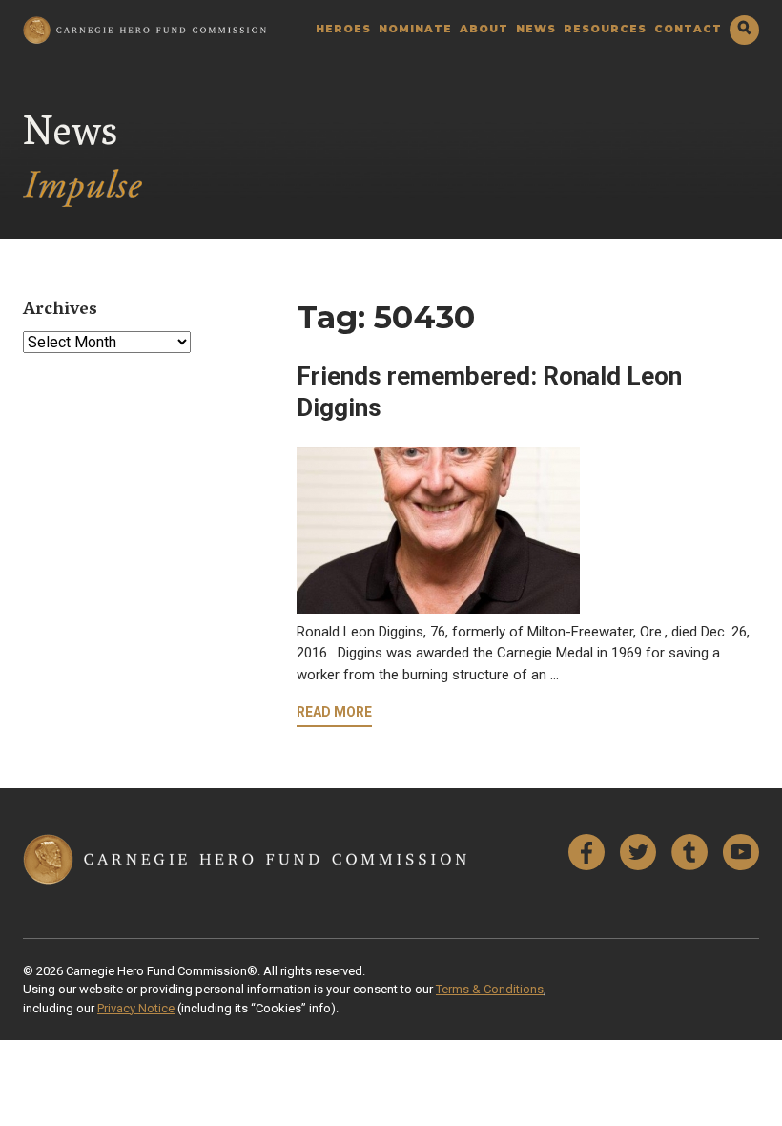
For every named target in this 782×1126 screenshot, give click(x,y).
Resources (605, 30)
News (536, 30)
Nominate (415, 30)
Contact (688, 30)
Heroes (343, 30)
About (484, 30)
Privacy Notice (136, 1008)
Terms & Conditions (490, 989)
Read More (334, 711)
